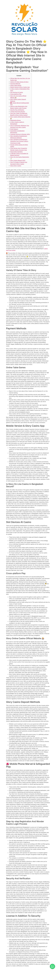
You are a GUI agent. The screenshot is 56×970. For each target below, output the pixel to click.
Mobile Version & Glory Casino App (20, 87)
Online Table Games (15, 85)
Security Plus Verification (17, 110)
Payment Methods (15, 83)
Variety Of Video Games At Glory (19, 82)
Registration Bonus (15, 120)
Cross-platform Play (15, 94)
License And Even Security (17, 111)
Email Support (14, 129)
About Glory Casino (15, 165)
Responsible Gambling (16, 151)
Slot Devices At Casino (16, 92)
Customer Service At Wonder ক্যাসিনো (20, 134)
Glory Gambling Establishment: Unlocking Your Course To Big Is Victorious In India (19, 141)
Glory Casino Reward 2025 (17, 160)
